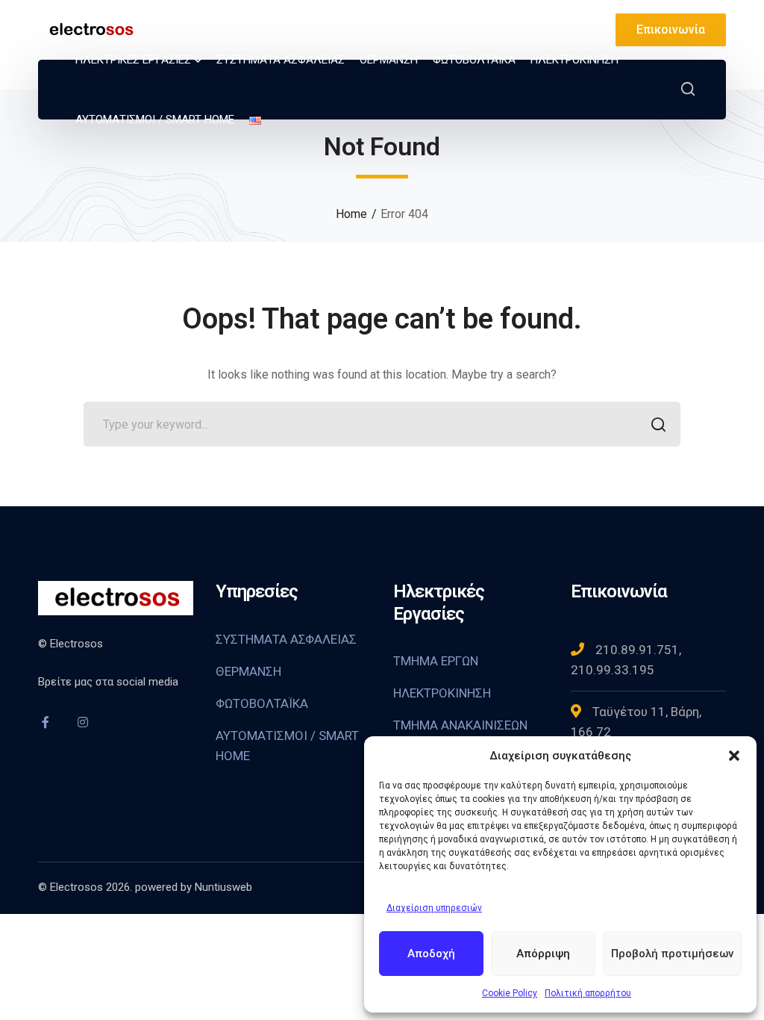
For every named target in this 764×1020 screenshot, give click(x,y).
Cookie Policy (509, 993)
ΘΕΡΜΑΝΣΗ (248, 671)
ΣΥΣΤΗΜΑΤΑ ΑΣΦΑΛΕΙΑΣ (286, 639)
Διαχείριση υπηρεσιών (434, 908)
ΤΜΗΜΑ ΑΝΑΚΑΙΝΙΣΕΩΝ (460, 725)
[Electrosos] (90, 29)
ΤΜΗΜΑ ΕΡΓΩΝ (435, 660)
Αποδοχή (431, 953)
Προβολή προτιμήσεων (672, 953)
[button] (734, 755)
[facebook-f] (45, 722)
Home (351, 214)
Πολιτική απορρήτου (588, 993)
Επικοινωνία (670, 29)
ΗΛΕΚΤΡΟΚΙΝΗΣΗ (442, 692)
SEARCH (658, 424)
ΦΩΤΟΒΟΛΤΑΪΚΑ (262, 703)
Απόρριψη (543, 953)
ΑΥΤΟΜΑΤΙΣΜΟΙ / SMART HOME (287, 745)
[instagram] (82, 722)
